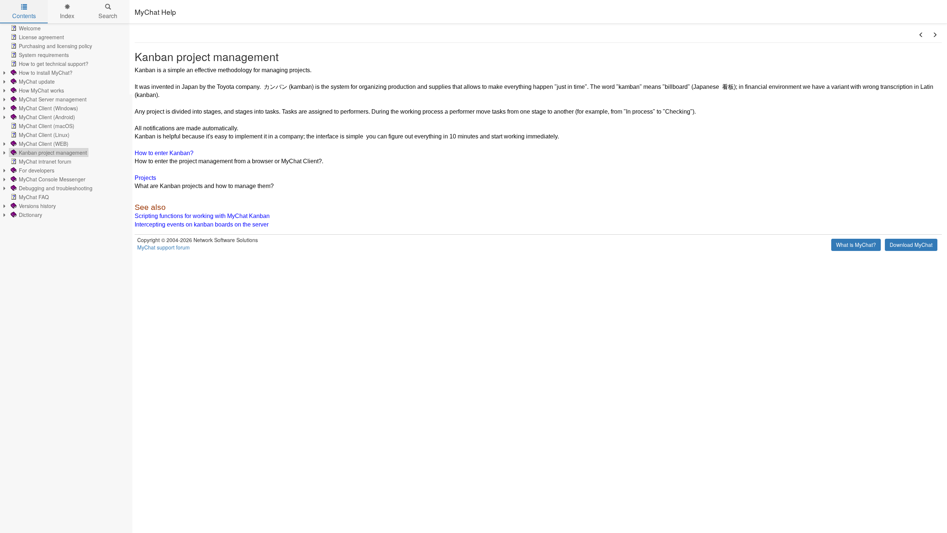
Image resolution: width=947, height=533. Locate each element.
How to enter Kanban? (164, 153)
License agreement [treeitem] (41, 37)
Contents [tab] (24, 15)
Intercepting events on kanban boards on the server (202, 224)
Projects (145, 178)
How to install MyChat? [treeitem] (46, 72)
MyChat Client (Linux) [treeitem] (44, 134)
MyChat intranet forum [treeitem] (45, 161)
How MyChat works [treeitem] (41, 90)
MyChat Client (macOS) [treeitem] (46, 126)
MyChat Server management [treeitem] (53, 99)
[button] (921, 35)
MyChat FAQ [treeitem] (34, 197)
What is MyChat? (856, 244)
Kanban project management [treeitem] (53, 152)
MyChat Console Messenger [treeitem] (52, 179)
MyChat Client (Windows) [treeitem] (48, 108)
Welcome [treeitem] (30, 28)
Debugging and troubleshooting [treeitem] (55, 188)
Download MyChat (911, 244)
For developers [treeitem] (36, 170)
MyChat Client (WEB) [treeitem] (43, 143)
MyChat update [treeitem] (37, 81)
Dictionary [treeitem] (30, 214)
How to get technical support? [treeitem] (53, 63)
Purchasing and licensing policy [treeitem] (55, 46)
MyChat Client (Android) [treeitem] (47, 117)
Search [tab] (107, 15)
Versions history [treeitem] (37, 205)
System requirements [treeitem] (44, 54)
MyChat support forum (163, 247)
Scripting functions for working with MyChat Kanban (202, 216)
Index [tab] (67, 15)
